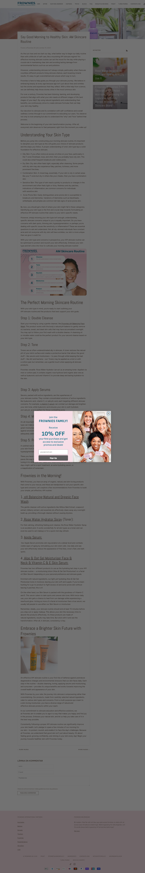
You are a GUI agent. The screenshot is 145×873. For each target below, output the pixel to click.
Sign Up (53, 458)
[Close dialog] (108, 413)
